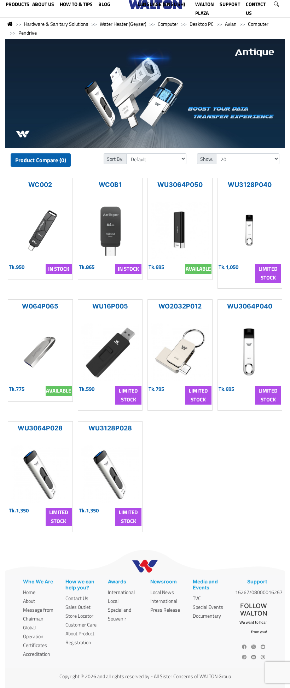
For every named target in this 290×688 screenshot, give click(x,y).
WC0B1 (110, 184)
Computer (168, 24)
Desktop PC (202, 24)
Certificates (35, 645)
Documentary (207, 615)
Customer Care (81, 624)
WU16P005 (110, 306)
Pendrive (27, 32)
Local (113, 601)
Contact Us (76, 598)
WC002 (40, 184)
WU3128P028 (110, 428)
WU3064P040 (249, 306)
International (121, 592)
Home (29, 592)
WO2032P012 (180, 306)
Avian (231, 24)
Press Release (165, 609)
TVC (197, 598)
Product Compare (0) (40, 160)
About (29, 601)
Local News (162, 592)
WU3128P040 (250, 184)
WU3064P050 (180, 184)
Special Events (208, 607)
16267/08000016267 (259, 592)
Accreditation (36, 654)
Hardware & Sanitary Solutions (56, 24)
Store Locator (79, 615)
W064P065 (40, 306)
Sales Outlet (78, 607)
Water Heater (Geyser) (123, 24)
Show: (206, 159)
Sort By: (115, 159)
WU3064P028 (40, 428)
